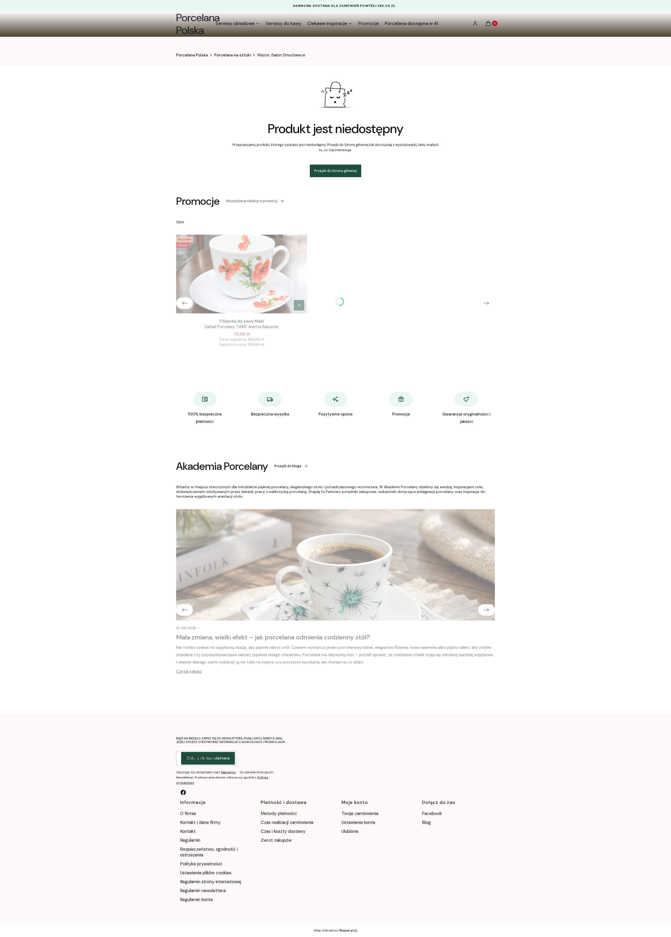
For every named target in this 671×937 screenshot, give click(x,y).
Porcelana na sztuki (232, 55)
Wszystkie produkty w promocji (251, 201)
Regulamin (228, 772)
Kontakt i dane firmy (200, 822)
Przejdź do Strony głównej (335, 171)
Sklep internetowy (334, 930)
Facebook (432, 813)
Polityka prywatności (201, 864)
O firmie (188, 813)
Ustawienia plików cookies (206, 873)
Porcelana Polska (198, 24)
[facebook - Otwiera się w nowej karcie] (183, 792)
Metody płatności (278, 813)
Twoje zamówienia (360, 813)
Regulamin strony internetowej (210, 882)
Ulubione (350, 831)
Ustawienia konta (358, 822)
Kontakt (188, 831)
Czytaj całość (189, 671)
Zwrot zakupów (276, 840)
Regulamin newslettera (203, 890)
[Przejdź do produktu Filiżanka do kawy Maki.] (241, 274)
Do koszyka (299, 305)
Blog (426, 822)
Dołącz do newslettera (208, 758)
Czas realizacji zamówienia (287, 822)
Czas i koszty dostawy (283, 831)
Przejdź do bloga (287, 466)
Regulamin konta (196, 899)
